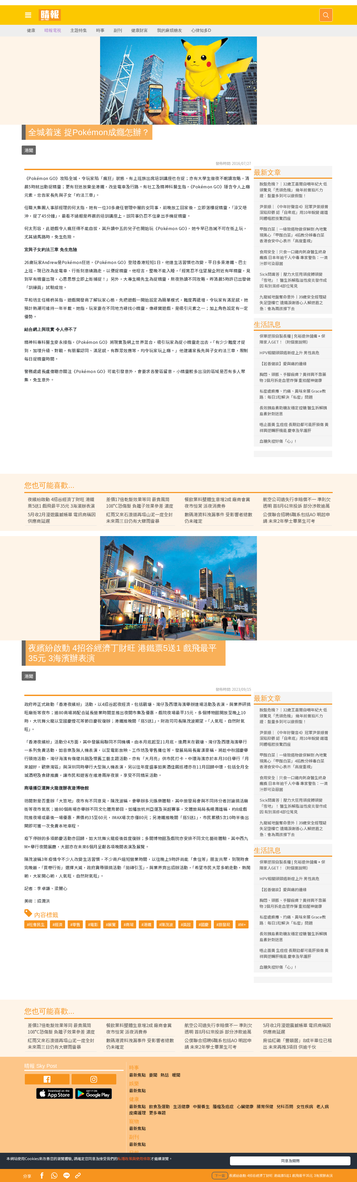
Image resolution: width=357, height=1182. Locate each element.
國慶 (205, 924)
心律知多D (201, 30)
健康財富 (139, 30)
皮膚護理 (137, 1112)
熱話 (164, 1075)
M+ (243, 924)
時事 (100, 30)
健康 (31, 30)
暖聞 (176, 1075)
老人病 (322, 1106)
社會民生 (37, 924)
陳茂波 (167, 924)
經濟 (58, 924)
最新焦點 (137, 1075)
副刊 (118, 30)
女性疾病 (304, 1106)
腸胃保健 (265, 1106)
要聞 (153, 1075)
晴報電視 (52, 30)
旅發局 (224, 924)
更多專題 (157, 1112)
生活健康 (181, 1106)
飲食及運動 (159, 1106)
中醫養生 (201, 1106)
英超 (187, 924)
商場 (130, 924)
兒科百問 (285, 1106)
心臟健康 (245, 1106)
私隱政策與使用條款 (134, 1158)
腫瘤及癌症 (223, 1106)
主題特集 (78, 30)
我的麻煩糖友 (169, 30)
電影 (94, 924)
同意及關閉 (290, 1160)
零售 (76, 924)
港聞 (28, 150)
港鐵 (147, 924)
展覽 (112, 924)
